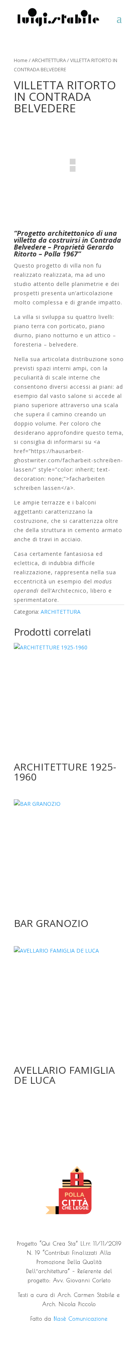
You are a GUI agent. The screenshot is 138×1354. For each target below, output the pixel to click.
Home (21, 60)
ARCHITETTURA (49, 60)
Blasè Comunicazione (81, 1319)
